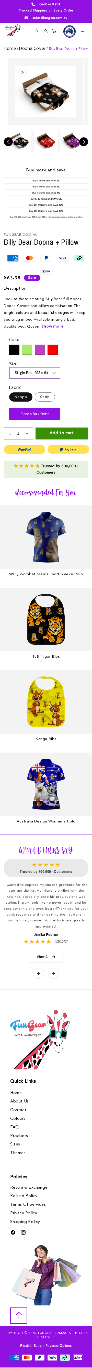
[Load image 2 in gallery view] (46, 140)
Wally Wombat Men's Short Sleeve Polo (46, 574)
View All (43, 956)
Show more (52, 326)
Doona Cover (33, 48)
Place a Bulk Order (34, 414)
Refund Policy (24, 1196)
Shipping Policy (25, 1222)
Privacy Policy (23, 1213)
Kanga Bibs (46, 739)
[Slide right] (83, 141)
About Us (19, 1101)
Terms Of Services (28, 1205)
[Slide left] (8, 141)
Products (19, 1136)
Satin (45, 397)
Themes (18, 1153)
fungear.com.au (53, 1333)
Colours (17, 1119)
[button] (82, 31)
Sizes (15, 1144)
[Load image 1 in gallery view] (19, 140)
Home (10, 48)
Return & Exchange (29, 1188)
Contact (18, 1110)
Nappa (21, 397)
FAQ (14, 1127)
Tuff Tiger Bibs (46, 657)
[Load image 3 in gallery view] (72, 140)
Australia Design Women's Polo (46, 821)
